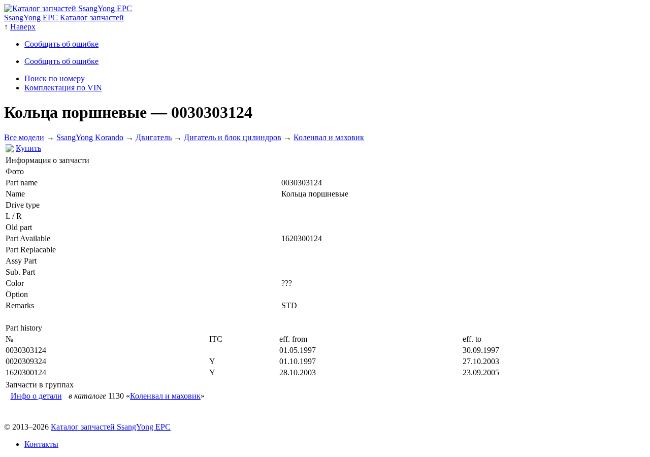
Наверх (23, 26)
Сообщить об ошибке (61, 44)
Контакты (41, 444)
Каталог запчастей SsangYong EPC (111, 426)
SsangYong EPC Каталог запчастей (64, 17)
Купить (28, 148)
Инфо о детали (36, 395)
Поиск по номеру (54, 78)
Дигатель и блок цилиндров (232, 137)
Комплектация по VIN (63, 87)
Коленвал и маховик (329, 137)
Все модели (24, 137)
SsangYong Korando (89, 137)
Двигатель (154, 137)
